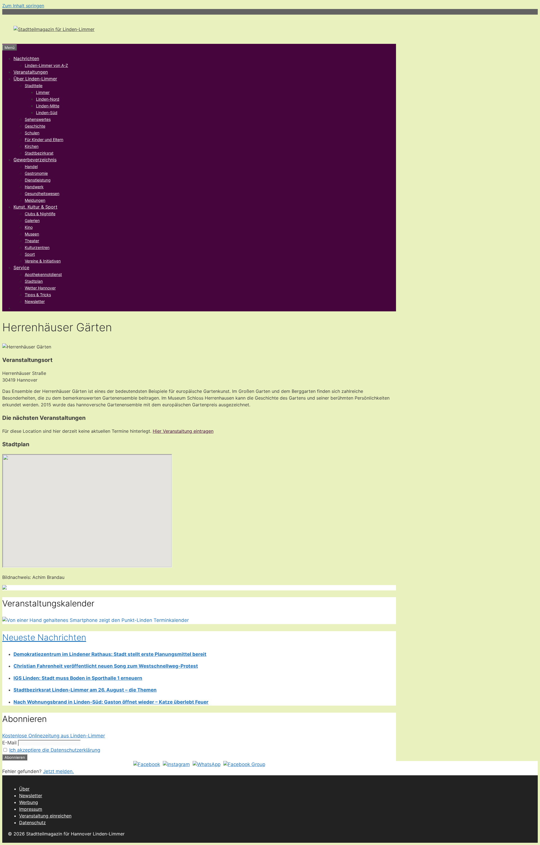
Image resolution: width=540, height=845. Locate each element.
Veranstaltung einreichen (45, 816)
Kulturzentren (37, 247)
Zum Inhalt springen (23, 5)
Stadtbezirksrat (39, 153)
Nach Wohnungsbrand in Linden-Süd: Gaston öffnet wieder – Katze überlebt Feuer (111, 702)
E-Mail (9, 743)
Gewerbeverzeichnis (35, 159)
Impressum (30, 809)
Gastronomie (36, 173)
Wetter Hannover (40, 288)
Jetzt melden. (58, 771)
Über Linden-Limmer (35, 78)
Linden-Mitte (47, 105)
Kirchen (32, 146)
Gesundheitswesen (42, 193)
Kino (29, 227)
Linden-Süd (46, 112)
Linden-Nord (47, 99)
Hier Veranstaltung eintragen (183, 431)
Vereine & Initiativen (43, 261)
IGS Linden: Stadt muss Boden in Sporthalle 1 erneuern (78, 678)
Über (24, 789)
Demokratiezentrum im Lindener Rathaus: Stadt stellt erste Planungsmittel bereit (110, 654)
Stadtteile (33, 85)
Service (21, 267)
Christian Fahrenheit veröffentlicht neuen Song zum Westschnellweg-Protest (106, 666)
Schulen (32, 132)
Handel (31, 166)
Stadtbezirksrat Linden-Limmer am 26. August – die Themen (85, 690)
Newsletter (35, 301)
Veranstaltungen (31, 72)
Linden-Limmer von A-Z (46, 65)
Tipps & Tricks (38, 294)
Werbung (28, 802)
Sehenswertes (38, 119)
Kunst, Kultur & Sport (35, 207)
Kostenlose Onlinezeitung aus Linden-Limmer (53, 735)
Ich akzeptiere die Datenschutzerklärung (54, 750)
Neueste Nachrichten (44, 637)
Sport (30, 254)
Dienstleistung (38, 180)
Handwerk (34, 186)
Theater (32, 240)
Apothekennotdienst (43, 274)
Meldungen (35, 200)
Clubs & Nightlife (40, 213)
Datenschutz (32, 822)
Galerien (32, 220)
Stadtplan (34, 281)
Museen (32, 234)
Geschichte (35, 126)
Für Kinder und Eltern (44, 139)
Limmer (43, 92)
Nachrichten (26, 58)
